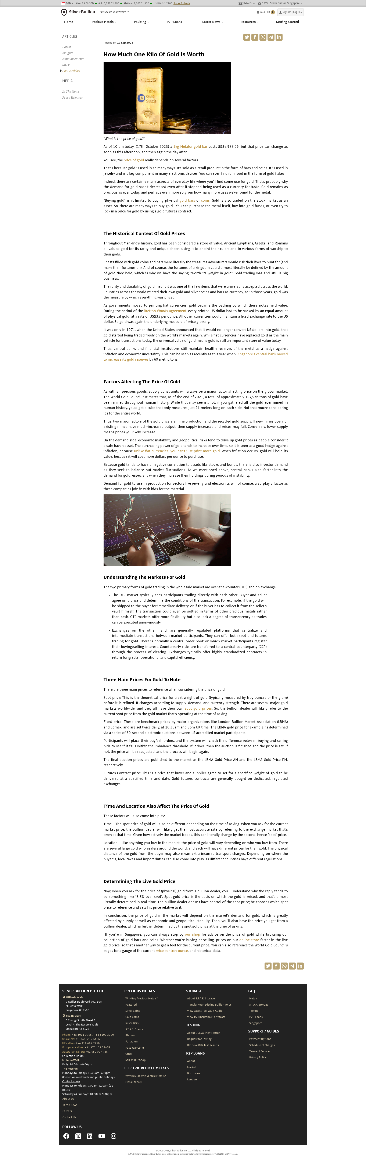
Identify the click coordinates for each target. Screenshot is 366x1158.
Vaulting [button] (140, 22)
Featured (131, 1004)
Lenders (192, 1079)
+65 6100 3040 (104, 1034)
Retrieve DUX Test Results (203, 1045)
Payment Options (260, 1039)
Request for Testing (199, 1039)
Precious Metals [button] (102, 22)
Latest (66, 47)
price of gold (134, 160)
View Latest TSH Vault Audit (204, 1010)
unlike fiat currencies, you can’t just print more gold (177, 451)
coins (205, 200)
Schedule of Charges (262, 1045)
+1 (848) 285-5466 (88, 1039)
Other (128, 1053)
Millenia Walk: (71, 1060)
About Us (68, 1098)
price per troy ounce (172, 951)
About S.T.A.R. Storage (201, 998)
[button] (290, 12)
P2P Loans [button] (175, 22)
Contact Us (69, 1117)
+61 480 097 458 (97, 1051)
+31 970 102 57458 (97, 1047)
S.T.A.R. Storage (258, 1004)
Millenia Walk (74, 997)
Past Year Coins (134, 1047)
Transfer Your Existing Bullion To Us (209, 1004)
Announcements (73, 59)
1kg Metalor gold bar (190, 147)
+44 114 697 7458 (88, 1043)
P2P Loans (256, 1017)
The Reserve (73, 1016)
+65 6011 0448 (82, 1034)
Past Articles (71, 71)
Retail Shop (249, 3)
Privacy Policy (257, 1057)
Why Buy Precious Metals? (141, 998)
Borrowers (193, 1073)
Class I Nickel (133, 1082)
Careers (67, 1111)
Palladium (132, 1041)
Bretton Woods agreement (165, 311)
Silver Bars (132, 1023)
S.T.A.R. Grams (134, 1029)
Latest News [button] (211, 22)
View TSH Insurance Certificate (206, 1017)
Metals (253, 998)
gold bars (187, 200)
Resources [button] (248, 22)
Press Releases (72, 97)
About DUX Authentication (203, 1032)
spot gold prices (198, 708)
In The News (70, 91)
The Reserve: (70, 1068)
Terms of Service (259, 1051)
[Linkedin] (89, 1137)
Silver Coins (132, 1010)
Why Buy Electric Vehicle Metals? (145, 1075)
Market (191, 1067)
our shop (192, 934)
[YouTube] (101, 1137)
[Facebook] (66, 1137)
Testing (253, 1010)
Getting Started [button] (288, 22)
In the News (69, 1105)
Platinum (131, 1035)
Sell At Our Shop (135, 1060)
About (191, 1061)
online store (249, 940)
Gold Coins (132, 1017)
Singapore (255, 1023)
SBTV (265, 3)
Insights (67, 53)
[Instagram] (113, 1137)
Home (68, 22)
